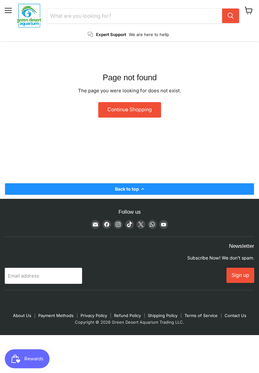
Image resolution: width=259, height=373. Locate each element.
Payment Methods (56, 315)
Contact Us (235, 315)
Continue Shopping (129, 110)
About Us (22, 315)
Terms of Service (201, 315)
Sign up (240, 275)
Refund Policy (127, 315)
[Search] (230, 16)
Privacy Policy (94, 315)
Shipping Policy (163, 315)
